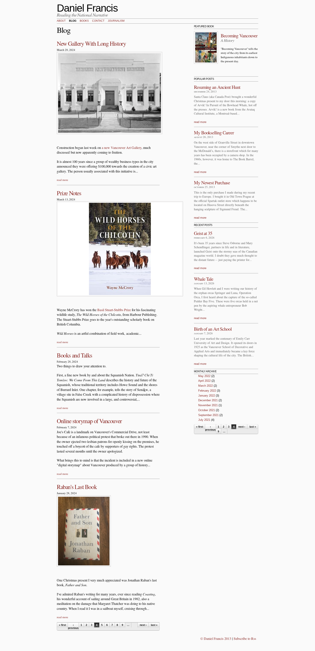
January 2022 (206, 395)
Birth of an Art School (213, 329)
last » (154, 625)
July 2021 (204, 419)
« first (62, 625)
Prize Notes (69, 193)
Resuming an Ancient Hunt (217, 87)
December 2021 (208, 400)
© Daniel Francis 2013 (215, 638)
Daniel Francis (87, 8)
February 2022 (207, 390)
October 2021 (206, 410)
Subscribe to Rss (245, 638)
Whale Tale (203, 279)
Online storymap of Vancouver (89, 421)
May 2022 (204, 376)
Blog (72, 21)
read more (62, 180)
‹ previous (73, 627)
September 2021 (208, 415)
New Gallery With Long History (91, 43)
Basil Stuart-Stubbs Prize (114, 309)
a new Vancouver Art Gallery (121, 147)
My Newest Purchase (212, 182)
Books (84, 21)
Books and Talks (74, 355)
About (61, 21)
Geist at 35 (203, 233)
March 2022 (205, 385)
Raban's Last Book (77, 487)
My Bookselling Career (214, 132)
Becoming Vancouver (239, 35)
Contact (98, 21)
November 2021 (208, 405)
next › (143, 625)
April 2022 (204, 380)
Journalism (116, 21)
